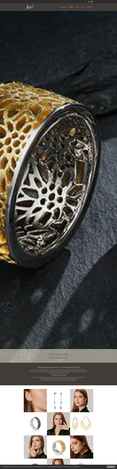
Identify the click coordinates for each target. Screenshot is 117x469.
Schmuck (78, 7)
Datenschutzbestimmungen (73, 466)
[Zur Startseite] (29, 7)
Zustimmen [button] (111, 466)
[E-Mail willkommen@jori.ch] (91, 2)
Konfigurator (64, 7)
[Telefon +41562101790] (89, 1)
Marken (71, 7)
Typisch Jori (89, 7)
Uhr (83, 7)
